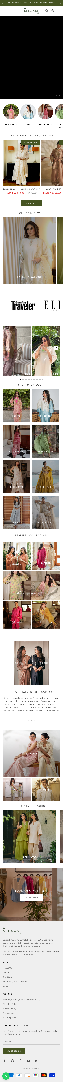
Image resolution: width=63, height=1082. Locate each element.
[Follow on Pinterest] (20, 1060)
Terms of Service (10, 1013)
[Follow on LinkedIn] (36, 1060)
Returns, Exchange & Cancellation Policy (21, 999)
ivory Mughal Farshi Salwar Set (21, 189)
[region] (31, 57)
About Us (7, 968)
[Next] (56, 348)
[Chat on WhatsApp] (6, 1076)
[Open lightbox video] (17, 351)
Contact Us (8, 972)
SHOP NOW (31, 86)
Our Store (7, 977)
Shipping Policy (10, 1004)
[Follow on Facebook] (4, 1060)
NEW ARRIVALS (45, 135)
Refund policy (9, 1018)
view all (31, 203)
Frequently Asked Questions (16, 981)
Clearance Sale (19, 135)
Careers (6, 986)
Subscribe (14, 1051)
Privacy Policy (9, 1009)
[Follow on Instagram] (12, 1060)
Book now (31, 897)
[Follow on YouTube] (28, 1060)
